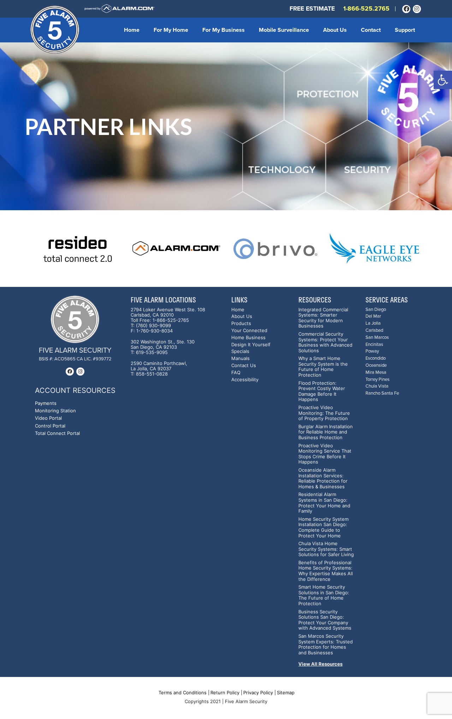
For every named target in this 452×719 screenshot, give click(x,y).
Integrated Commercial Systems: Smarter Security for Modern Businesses (323, 318)
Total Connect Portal (57, 433)
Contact (371, 30)
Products (241, 323)
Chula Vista (376, 386)
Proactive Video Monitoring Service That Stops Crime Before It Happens (324, 454)
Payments (45, 403)
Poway (372, 351)
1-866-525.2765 (366, 8)
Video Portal (48, 418)
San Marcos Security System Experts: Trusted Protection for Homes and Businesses (325, 644)
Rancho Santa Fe (382, 393)
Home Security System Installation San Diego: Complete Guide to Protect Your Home (323, 527)
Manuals (240, 358)
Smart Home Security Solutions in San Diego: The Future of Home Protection (323, 595)
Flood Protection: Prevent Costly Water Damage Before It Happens (321, 391)
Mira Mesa (375, 372)
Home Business (248, 337)
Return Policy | (226, 692)
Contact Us (243, 365)
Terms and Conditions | (184, 692)
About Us (335, 30)
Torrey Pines (377, 379)
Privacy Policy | (259, 692)
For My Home (171, 30)
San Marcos (377, 337)
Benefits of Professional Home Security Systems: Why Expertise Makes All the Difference (325, 571)
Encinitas (374, 344)
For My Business (223, 30)
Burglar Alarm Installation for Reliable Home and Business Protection (325, 432)
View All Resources (320, 664)
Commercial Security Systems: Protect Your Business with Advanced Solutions (325, 342)
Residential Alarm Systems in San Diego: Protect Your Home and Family (324, 503)
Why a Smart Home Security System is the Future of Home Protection (323, 367)
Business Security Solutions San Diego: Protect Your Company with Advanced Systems (324, 620)
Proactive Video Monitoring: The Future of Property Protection (324, 413)
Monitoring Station (55, 410)
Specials (240, 351)
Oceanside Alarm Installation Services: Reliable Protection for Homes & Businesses (322, 478)
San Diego (375, 309)
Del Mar (373, 316)
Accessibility (244, 379)
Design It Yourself (250, 344)
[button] (443, 80)
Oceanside (376, 365)
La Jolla (373, 323)
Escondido (375, 358)
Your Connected (249, 330)
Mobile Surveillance (284, 30)
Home (131, 30)
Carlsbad (374, 330)
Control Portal (50, 426)
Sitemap (286, 692)
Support (405, 30)
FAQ (235, 372)
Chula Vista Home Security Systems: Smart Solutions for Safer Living (326, 549)
